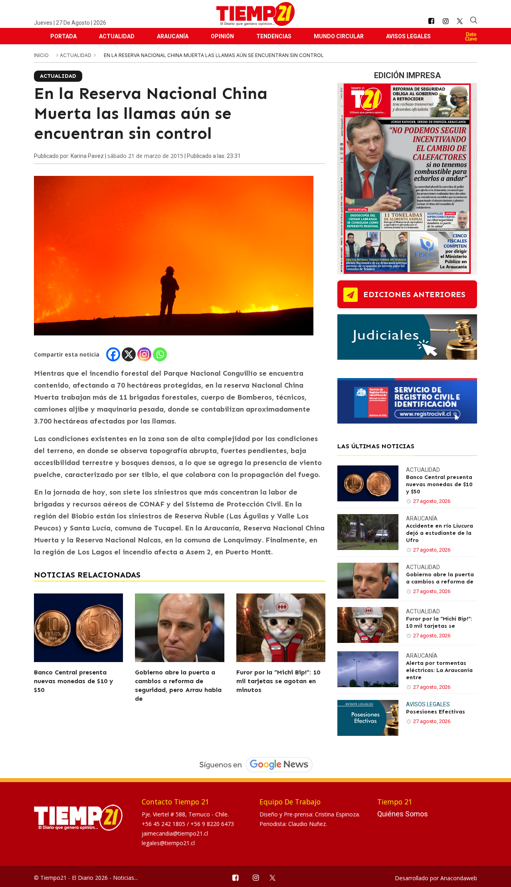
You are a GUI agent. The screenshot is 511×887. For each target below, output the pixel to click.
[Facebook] (113, 354)
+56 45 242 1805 (164, 824)
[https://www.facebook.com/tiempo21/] (431, 21)
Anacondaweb (458, 878)
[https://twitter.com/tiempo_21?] (459, 21)
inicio (41, 55)
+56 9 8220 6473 (212, 824)
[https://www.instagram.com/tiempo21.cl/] (445, 21)
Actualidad (117, 36)
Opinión (222, 36)
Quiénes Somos (402, 814)
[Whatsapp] (160, 354)
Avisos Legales (408, 36)
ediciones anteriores (414, 294)
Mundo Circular (339, 36)
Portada (63, 36)
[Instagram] (144, 354)
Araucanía (172, 36)
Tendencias (273, 36)
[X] (129, 354)
